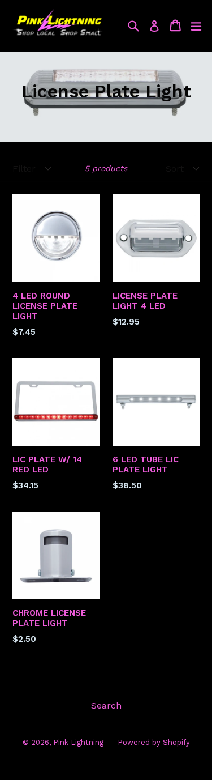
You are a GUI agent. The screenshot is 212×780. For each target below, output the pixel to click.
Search (106, 705)
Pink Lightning (78, 742)
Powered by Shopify (154, 742)
